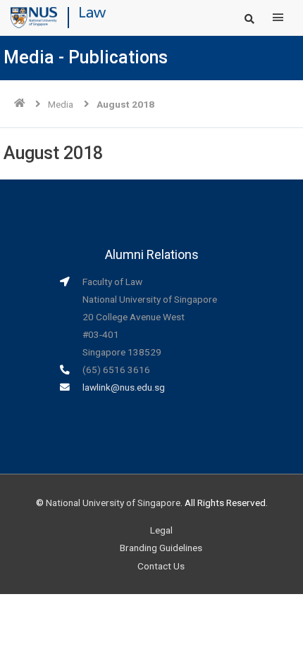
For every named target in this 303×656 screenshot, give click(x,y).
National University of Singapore (113, 502)
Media (60, 104)
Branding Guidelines (161, 547)
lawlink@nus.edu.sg (123, 387)
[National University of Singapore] (34, 17)
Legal (161, 530)
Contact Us (161, 566)
